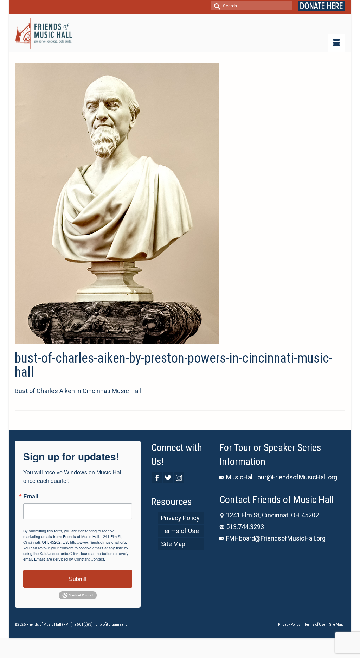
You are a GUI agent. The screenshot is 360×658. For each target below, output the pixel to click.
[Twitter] (168, 477)
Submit (77, 579)
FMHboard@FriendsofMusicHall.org (276, 538)
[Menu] (336, 43)
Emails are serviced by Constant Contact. (69, 559)
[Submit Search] (216, 5)
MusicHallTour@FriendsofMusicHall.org (281, 477)
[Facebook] (157, 477)
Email (30, 496)
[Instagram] (179, 477)
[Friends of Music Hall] (43, 33)
